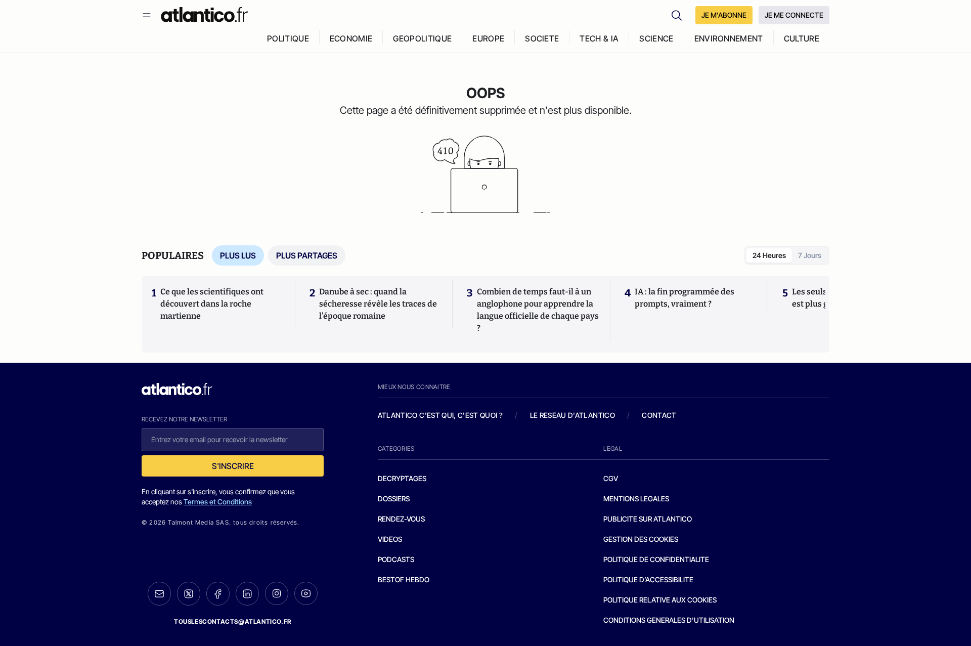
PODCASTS (396, 559)
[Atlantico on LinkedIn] (247, 594)
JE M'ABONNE (723, 15)
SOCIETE (542, 38)
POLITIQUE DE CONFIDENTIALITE (656, 559)
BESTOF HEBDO (403, 579)
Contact (659, 415)
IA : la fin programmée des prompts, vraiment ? (684, 298)
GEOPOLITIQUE (422, 38)
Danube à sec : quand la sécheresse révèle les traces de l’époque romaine (378, 304)
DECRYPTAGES (402, 478)
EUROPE (488, 38)
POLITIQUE (288, 38)
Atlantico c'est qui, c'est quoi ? (440, 415)
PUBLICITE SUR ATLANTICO (647, 518)
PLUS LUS (238, 255)
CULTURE (801, 38)
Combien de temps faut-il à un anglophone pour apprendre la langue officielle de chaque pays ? (538, 310)
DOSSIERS (394, 498)
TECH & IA (599, 38)
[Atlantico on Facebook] (218, 594)
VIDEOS (390, 539)
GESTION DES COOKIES (640, 539)
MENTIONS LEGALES (636, 498)
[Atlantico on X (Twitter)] (188, 594)
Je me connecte (794, 15)
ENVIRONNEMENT (728, 38)
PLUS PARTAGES (306, 255)
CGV (610, 478)
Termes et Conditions (218, 501)
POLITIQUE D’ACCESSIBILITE (648, 579)
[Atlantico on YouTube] (306, 593)
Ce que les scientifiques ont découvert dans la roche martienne (211, 304)
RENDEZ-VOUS (401, 518)
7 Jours (809, 255)
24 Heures (769, 255)
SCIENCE (656, 38)
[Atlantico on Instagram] (276, 593)
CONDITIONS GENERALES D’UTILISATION (668, 620)
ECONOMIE (351, 38)
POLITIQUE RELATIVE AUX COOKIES (660, 599)
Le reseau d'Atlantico (572, 415)
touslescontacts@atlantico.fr (232, 621)
